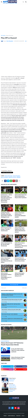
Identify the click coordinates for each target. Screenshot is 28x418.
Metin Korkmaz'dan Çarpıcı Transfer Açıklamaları (6, 229)
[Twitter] (8, 181)
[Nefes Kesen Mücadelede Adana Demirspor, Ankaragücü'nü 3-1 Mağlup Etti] (7, 268)
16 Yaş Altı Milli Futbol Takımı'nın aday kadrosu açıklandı (17, 350)
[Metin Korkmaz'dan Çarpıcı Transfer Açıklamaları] (7, 223)
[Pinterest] (14, 181)
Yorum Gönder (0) (14, 284)
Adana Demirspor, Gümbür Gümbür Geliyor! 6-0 (19, 274)
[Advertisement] (14, 19)
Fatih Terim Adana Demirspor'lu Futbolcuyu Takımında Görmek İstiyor (21, 245)
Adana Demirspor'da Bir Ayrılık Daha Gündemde (6, 244)
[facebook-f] (9, 408)
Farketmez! (11, 380)
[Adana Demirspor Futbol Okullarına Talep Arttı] (5, 358)
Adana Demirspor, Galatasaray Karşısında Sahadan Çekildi (20, 215)
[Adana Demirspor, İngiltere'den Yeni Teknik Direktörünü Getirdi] (21, 223)
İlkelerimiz (18, 415)
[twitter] (12, 408)
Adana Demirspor (9, 35)
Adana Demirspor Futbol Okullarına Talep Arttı (17, 358)
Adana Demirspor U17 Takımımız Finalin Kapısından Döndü (12, 344)
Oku (6, 297)
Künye (23, 415)
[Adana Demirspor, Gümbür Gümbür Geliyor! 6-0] (21, 268)
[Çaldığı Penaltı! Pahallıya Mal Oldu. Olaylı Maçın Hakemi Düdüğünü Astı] (7, 208)
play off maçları (16, 175)
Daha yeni (4, 287)
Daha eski (24, 287)
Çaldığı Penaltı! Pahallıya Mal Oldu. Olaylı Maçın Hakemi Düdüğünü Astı (6, 215)
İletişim (5, 415)
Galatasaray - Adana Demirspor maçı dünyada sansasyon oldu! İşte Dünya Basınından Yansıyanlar (6, 198)
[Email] (16, 181)
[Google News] (6, 171)
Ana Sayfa (3, 35)
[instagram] (18, 408)
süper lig (10, 177)
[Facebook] (5, 181)
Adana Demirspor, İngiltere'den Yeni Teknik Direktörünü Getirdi (20, 230)
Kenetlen (11, 391)
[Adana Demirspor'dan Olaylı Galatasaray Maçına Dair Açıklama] (21, 190)
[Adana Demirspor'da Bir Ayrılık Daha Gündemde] (7, 238)
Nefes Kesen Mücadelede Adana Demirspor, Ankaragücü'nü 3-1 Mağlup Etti (6, 275)
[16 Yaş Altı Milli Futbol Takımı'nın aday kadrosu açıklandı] (5, 350)
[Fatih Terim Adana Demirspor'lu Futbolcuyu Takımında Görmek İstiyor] (21, 238)
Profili (10, 379)
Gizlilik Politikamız (11, 415)
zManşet (18, 177)
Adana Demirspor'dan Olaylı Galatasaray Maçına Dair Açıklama (21, 196)
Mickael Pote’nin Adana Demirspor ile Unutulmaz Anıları (20, 259)
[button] (1, 2)
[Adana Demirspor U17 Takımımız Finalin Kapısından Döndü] (14, 332)
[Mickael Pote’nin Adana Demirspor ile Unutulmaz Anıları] (21, 253)
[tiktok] (7, 372)
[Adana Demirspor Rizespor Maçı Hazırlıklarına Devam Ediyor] (7, 253)
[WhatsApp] (11, 181)
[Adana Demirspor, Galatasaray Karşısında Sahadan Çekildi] (21, 208)
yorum (14, 177)
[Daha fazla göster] (19, 181)
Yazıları (13, 379)
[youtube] (15, 408)
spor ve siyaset (4, 177)
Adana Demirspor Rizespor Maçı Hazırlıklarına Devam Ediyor (6, 260)
